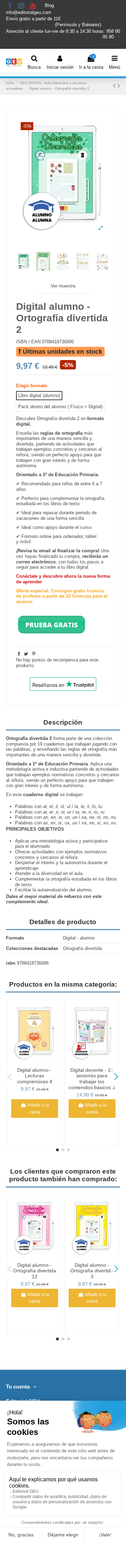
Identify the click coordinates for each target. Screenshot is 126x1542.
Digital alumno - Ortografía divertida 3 (91, 1270)
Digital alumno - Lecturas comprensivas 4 (34, 1075)
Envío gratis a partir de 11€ (33, 18)
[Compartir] (19, 654)
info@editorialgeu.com (29, 12)
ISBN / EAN (28, 341)
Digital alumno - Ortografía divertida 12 (34, 1270)
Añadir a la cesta (38, 1108)
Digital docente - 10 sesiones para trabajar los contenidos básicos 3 (92, 1078)
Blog (50, 5)
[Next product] (119, 85)
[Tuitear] (26, 654)
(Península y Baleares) (79, 24)
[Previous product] (115, 85)
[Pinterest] (33, 654)
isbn (10, 963)
